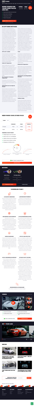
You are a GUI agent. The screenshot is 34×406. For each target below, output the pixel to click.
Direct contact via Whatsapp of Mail (9, 20)
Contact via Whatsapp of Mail (10, 318)
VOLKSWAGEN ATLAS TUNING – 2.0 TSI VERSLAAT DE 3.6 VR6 (25, 371)
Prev (27, 339)
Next (31, 339)
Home (3, 3)
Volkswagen (4, 394)
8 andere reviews (25, 184)
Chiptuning (6, 3)
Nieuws (11, 393)
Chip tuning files (20, 393)
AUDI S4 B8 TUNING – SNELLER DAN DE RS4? (24, 357)
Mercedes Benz (4, 393)
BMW (3, 392)
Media (11, 392)
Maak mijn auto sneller (9, 184)
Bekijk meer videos (29, 294)
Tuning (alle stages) (20, 392)
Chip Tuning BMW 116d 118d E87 (8, 371)
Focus (11, 3)
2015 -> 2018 (14, 3)
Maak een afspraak (17, 162)
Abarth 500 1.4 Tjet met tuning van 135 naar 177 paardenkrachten (8, 357)
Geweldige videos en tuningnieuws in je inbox (10, 378)
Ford (9, 3)
